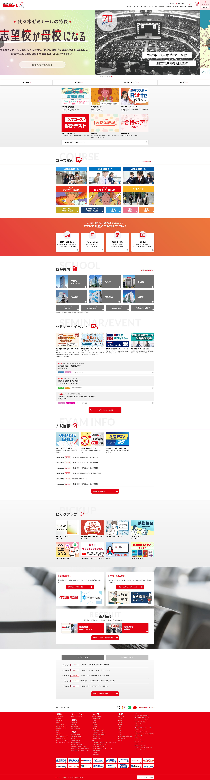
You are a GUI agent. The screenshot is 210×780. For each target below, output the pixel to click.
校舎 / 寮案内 (96, 714)
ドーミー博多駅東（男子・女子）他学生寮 (102, 748)
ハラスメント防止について (140, 749)
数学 (120, 728)
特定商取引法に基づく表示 (140, 745)
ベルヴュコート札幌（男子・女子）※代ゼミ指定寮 (104, 742)
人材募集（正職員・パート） (141, 731)
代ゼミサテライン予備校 (61, 740)
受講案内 (59, 714)
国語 (120, 730)
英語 (120, 726)
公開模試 (74, 720)
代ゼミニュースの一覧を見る (100, 693)
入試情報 (74, 732)
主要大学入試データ (75, 740)
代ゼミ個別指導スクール (61, 726)
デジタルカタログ (60, 716)
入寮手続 (95, 752)
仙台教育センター (60, 738)
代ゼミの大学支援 (138, 723)
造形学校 (58, 734)
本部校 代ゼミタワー (97, 718)
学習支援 (136, 725)
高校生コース (59, 720)
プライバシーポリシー (139, 741)
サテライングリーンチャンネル (141, 719)
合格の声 (58, 730)
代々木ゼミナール (67, 308)
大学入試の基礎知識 (75, 742)
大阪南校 (95, 726)
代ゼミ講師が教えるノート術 (62, 742)
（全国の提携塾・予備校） (142, 308)
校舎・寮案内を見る (147, 270)
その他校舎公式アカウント (146, 707)
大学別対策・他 (121, 738)
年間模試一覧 (74, 722)
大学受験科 (58, 718)
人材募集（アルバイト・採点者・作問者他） (144, 733)
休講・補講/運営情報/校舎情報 (141, 715)
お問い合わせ (137, 735)
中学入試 (120, 718)
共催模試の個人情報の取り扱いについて (143, 747)
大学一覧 (73, 738)
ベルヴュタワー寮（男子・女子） (100, 744)
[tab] (98, 76)
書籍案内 (121, 714)
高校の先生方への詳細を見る (75, 587)
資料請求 (136, 737)
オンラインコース (60, 724)
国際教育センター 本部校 (98, 732)
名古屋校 (95, 724)
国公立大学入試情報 (75, 734)
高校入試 (120, 720)
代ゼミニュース (138, 713)
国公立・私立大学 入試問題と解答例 (79, 748)
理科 (120, 732)
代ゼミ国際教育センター (61, 736)
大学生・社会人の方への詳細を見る (127, 587)
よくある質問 (96, 754)
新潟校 (94, 722)
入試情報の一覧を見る (99, 491)
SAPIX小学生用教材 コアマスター (142, 727)
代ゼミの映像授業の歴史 (140, 721)
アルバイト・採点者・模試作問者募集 (103, 637)
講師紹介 (58, 732)
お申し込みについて (75, 728)
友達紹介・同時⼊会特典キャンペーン (74, 142)
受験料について (74, 726)
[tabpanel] (105, 42)
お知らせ (120, 740)
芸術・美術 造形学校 (97, 730)
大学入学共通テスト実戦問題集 (125, 736)
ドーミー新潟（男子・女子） (99, 746)
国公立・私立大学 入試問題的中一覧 (79, 750)
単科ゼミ (58, 722)
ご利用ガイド (121, 716)
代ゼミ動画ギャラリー (139, 729)
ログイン (205, 7)
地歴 (120, 734)
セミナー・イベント (78, 714)
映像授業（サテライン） (61, 728)
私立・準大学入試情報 (76, 736)
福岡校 (94, 728)
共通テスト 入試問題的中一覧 (78, 746)
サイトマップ (137, 739)
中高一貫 (120, 722)
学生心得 (136, 743)
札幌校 (94, 720)
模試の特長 (73, 724)
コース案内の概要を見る (146, 161)
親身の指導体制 (96, 750)
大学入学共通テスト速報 (76, 744)
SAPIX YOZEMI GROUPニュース (142, 717)
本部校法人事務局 (97, 738)
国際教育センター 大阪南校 (99, 734)
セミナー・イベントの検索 (105, 410)
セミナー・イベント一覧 (76, 716)
